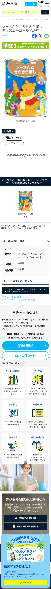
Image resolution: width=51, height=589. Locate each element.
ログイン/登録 (30, 4)
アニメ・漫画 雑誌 (16, 19)
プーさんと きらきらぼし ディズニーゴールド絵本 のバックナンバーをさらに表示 (23, 227)
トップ (4, 19)
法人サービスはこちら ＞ (14, 363)
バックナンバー (13, 143)
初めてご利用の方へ (26, 355)
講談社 (4, 35)
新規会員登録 (25, 345)
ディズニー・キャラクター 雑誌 (36, 19)
